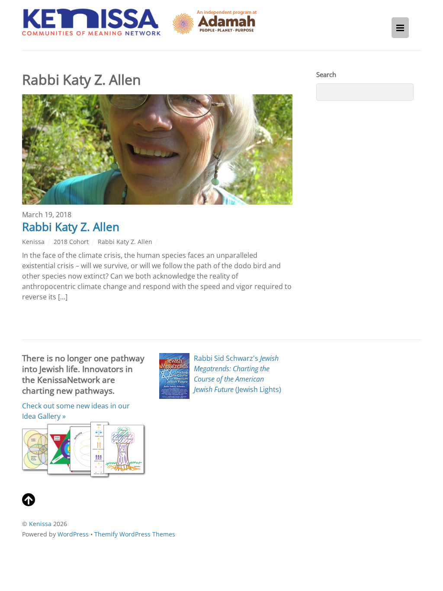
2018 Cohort (71, 242)
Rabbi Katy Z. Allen (70, 226)
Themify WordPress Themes (134, 534)
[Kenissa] (91, 30)
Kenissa (33, 242)
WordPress (73, 534)
